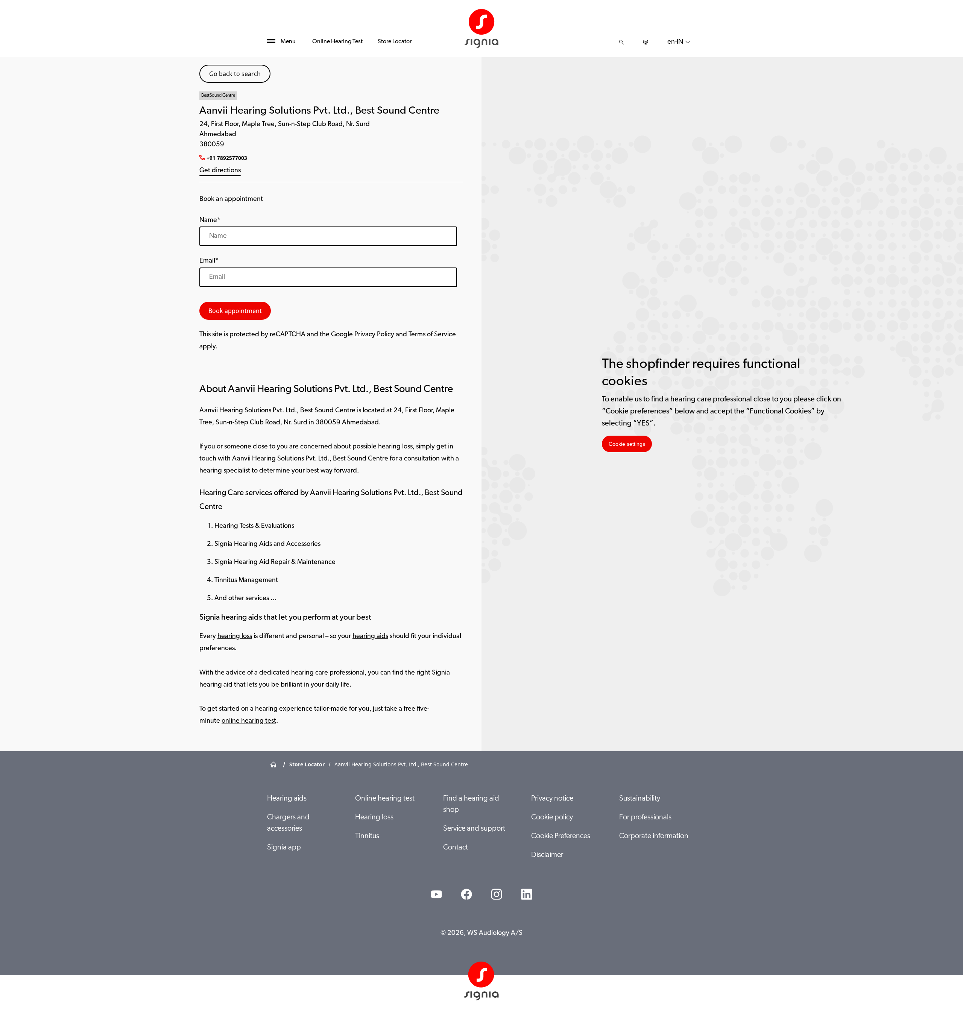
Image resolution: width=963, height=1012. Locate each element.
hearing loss (234, 636)
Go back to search (235, 74)
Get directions (220, 170)
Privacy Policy (374, 334)
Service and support (474, 829)
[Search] (621, 42)
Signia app (284, 847)
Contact (455, 847)
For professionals (645, 817)
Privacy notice (552, 798)
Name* (209, 220)
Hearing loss (374, 817)
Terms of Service (432, 334)
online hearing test (249, 721)
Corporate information (653, 836)
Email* (209, 261)
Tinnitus (367, 836)
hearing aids (370, 636)
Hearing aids (287, 798)
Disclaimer (547, 855)
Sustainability (639, 798)
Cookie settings (627, 444)
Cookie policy (552, 817)
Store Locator (395, 42)
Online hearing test (385, 798)
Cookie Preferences (560, 836)
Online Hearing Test (337, 42)
